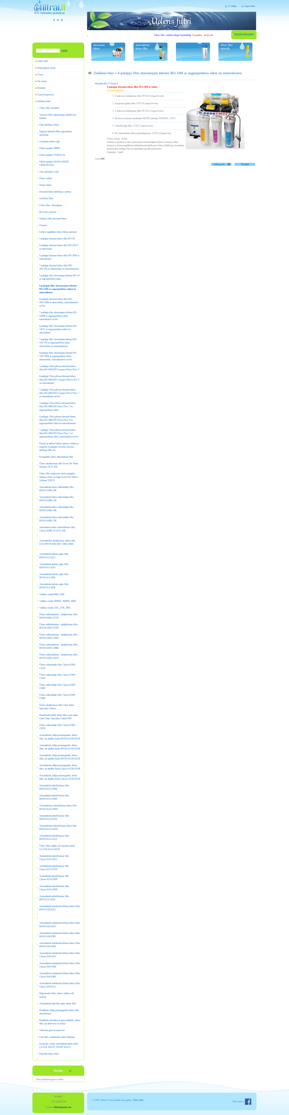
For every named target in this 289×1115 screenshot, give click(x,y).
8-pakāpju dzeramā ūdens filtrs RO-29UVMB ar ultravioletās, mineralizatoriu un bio (58, 302)
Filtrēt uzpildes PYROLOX (52, 155)
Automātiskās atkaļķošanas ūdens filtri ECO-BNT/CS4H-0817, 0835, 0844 (57, 542)
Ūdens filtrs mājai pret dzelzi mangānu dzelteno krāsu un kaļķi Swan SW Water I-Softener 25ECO (59, 477)
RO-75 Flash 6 (106, 83)
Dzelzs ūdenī (45, 185)
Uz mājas (232, 6)
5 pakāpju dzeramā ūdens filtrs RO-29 (57, 238)
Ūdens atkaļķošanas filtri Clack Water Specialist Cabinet (56, 707)
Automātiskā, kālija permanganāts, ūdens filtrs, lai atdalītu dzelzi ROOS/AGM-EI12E (59, 757)
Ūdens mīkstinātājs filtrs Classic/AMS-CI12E (57, 666)
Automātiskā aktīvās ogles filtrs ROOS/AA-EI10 (54, 566)
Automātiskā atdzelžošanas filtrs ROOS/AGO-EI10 (54, 817)
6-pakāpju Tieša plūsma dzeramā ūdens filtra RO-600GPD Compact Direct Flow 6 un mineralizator (59, 379)
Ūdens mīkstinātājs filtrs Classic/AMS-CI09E (57, 686)
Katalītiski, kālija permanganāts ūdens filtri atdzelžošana (59, 1012)
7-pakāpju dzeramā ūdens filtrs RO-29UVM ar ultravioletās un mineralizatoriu (59, 267)
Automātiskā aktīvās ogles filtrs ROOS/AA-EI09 (54, 576)
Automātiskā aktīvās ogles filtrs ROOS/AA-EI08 (54, 586)
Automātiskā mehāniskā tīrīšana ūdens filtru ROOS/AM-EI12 (59, 908)
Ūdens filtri (42, 61)
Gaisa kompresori (45, 94)
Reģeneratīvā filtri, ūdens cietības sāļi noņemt (56, 995)
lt (54, 19)
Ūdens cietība (45, 178)
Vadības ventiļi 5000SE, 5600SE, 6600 (57, 601)
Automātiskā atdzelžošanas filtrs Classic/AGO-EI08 (54, 888)
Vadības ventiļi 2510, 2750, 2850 (54, 607)
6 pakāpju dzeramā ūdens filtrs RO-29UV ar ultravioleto (58, 247)
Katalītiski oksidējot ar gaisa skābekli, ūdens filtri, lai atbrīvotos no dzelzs (59, 1022)
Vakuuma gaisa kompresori (52, 1030)
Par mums (42, 81)
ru (58, 19)
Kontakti (41, 88)
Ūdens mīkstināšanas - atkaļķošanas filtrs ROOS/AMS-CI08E (58, 646)
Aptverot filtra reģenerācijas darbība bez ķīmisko (57, 116)
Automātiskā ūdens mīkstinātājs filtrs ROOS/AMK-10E (56, 489)
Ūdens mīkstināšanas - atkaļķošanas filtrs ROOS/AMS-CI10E (58, 626)
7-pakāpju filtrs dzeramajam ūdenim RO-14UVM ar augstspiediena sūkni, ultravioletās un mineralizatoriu (58, 342)
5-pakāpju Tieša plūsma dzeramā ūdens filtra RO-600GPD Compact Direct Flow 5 (59, 368)
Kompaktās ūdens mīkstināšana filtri (56, 456)
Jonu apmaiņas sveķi (49, 171)
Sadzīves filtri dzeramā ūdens (52, 218)
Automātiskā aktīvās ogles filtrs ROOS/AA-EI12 (54, 556)
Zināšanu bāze (44, 101)
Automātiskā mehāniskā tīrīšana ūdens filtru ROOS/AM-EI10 (59, 925)
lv (62, 19)
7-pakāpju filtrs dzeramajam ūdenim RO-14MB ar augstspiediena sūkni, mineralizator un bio (58, 315)
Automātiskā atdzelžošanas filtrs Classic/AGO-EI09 (54, 878)
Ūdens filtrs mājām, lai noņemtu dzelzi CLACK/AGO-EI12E (57, 847)
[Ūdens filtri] (58, 9)
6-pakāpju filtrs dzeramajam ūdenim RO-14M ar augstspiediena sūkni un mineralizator (58, 289)
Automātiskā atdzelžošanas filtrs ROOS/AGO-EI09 (54, 797)
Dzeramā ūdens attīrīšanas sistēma (55, 191)
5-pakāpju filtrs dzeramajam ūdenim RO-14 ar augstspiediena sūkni (59, 277)
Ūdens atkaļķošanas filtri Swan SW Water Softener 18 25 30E (58, 465)
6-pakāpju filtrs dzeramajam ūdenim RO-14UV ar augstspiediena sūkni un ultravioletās (58, 329)
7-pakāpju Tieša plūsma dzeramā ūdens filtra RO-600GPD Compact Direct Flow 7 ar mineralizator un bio (59, 393)
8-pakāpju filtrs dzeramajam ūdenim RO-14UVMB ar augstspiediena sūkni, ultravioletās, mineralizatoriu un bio (58, 356)
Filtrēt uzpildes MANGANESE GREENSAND (54, 163)
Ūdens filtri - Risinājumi (50, 205)
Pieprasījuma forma (46, 68)
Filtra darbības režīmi (49, 124)
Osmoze (43, 225)
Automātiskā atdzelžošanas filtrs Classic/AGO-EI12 (54, 858)
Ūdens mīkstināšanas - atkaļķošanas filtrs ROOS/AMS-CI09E (58, 636)
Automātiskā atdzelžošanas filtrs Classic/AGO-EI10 (54, 868)
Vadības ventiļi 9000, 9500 (51, 594)
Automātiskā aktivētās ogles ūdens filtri (57, 1003)
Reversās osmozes (47, 212)
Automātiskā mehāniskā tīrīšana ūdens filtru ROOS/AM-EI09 (59, 935)
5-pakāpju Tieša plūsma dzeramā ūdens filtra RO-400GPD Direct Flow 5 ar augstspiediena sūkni (57, 406)
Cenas (40, 74)
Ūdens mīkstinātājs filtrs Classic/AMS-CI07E (57, 727)
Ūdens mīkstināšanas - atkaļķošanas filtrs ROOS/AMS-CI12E (58, 616)
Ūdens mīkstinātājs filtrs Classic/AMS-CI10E (57, 676)
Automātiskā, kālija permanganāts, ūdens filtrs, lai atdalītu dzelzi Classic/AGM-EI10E (59, 767)
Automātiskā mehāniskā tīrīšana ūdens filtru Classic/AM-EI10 (59, 955)
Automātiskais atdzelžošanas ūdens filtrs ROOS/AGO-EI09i (58, 807)
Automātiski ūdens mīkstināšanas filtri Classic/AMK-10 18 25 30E (57, 529)
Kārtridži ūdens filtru (49, 1053)
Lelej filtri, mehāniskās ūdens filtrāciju (57, 1037)
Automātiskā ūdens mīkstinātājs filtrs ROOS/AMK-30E (56, 509)
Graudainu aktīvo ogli (49, 141)
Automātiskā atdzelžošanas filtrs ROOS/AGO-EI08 (54, 787)
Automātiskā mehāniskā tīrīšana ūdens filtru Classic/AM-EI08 (59, 965)
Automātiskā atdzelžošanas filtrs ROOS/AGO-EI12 (54, 837)
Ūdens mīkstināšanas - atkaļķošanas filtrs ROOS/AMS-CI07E (58, 656)
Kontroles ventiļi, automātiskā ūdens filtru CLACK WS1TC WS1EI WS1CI (58, 1045)
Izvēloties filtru (46, 198)
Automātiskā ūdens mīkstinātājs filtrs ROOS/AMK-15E (56, 499)
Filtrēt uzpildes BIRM (49, 148)
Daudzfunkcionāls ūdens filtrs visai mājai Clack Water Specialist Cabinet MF (58, 717)
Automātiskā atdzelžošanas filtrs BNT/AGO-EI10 (54, 898)
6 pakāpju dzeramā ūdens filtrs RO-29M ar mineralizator (59, 257)
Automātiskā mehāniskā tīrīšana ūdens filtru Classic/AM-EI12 (59, 985)
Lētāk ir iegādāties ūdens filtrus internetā (58, 232)
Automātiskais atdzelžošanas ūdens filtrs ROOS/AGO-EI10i (58, 827)
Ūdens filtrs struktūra (49, 108)
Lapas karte (249, 6)
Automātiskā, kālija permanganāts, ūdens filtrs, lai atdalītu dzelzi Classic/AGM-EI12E (59, 777)
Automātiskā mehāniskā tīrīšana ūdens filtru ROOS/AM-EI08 (59, 945)
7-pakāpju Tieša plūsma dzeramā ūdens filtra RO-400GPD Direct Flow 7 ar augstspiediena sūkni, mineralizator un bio (58, 433)
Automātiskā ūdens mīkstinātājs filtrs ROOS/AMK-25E (56, 519)
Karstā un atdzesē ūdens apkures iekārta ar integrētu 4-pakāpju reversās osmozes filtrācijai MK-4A (59, 447)
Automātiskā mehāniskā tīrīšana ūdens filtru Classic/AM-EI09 (59, 975)
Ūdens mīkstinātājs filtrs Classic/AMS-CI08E (57, 696)
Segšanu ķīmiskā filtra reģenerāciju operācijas (55, 133)
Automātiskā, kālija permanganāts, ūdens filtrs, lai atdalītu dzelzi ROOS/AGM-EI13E (59, 737)
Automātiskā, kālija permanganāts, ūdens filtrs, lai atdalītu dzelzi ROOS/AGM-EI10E (59, 747)
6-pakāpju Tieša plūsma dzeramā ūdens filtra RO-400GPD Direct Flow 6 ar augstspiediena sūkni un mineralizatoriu (57, 420)
